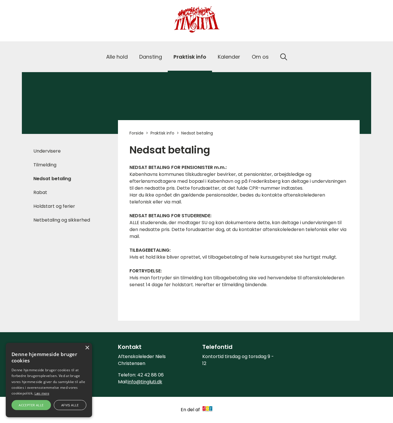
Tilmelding (44, 164)
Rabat (40, 192)
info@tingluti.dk (145, 381)
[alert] (49, 380)
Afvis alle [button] (70, 405)
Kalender (229, 56)
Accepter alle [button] (31, 405)
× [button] (87, 348)
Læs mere (42, 393)
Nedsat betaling (52, 178)
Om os (260, 56)
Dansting (150, 56)
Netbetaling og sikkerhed (61, 220)
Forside (136, 133)
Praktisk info (189, 56)
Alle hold (117, 56)
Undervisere (47, 151)
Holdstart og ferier (54, 206)
